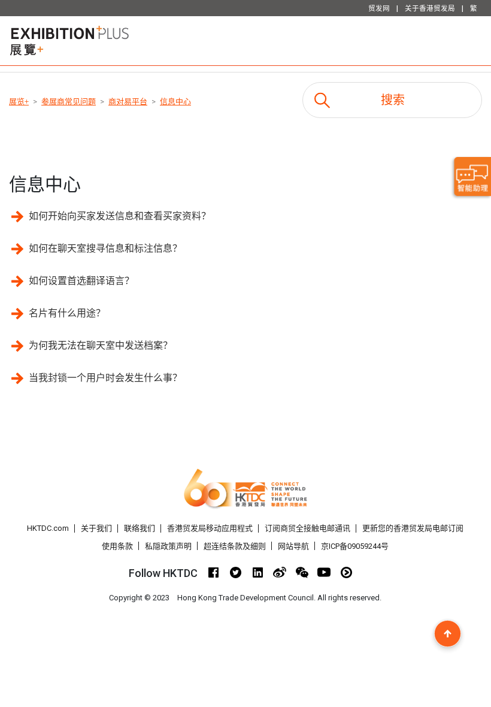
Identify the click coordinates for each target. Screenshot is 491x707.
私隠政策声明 (168, 546)
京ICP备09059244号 (355, 546)
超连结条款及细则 (235, 546)
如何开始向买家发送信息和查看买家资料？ (120, 216)
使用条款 (117, 546)
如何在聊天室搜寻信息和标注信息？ (105, 248)
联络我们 (139, 528)
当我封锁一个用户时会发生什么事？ (105, 377)
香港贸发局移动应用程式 (210, 528)
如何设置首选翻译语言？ (81, 280)
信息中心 (175, 101)
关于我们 (96, 528)
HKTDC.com (48, 528)
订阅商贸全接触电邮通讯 (307, 528)
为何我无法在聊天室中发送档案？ (100, 345)
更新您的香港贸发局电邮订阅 (412, 528)
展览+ (19, 101)
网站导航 (293, 546)
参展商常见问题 (68, 101)
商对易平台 (127, 101)
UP (447, 633)
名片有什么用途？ (67, 313)
